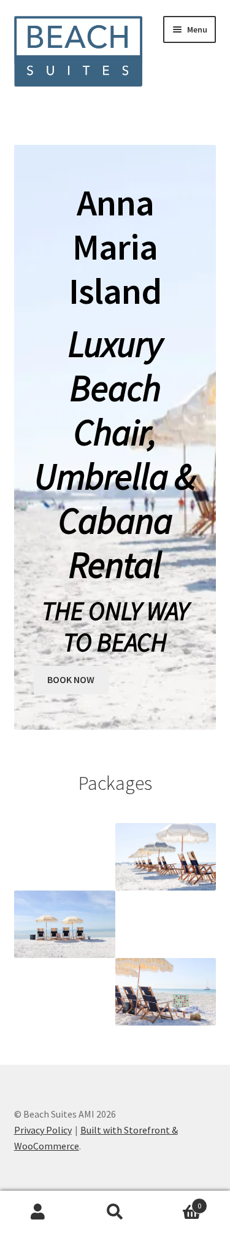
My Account (38, 1212)
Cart (177, 1201)
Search (115, 1212)
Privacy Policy (43, 1130)
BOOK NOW (70, 679)
